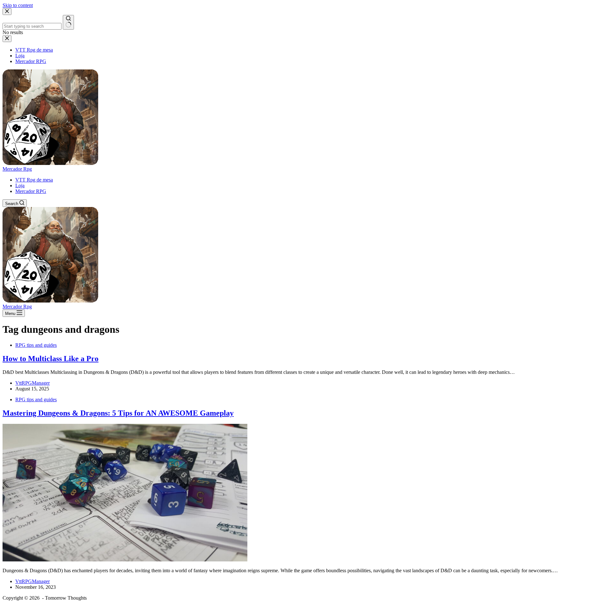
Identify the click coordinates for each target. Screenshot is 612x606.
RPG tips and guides (36, 345)
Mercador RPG (30, 191)
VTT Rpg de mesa (34, 179)
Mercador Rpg (17, 169)
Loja (20, 185)
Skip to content (18, 5)
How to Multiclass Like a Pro (50, 358)
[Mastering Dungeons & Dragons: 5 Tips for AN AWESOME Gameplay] (125, 559)
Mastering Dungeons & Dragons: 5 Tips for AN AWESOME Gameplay (118, 413)
